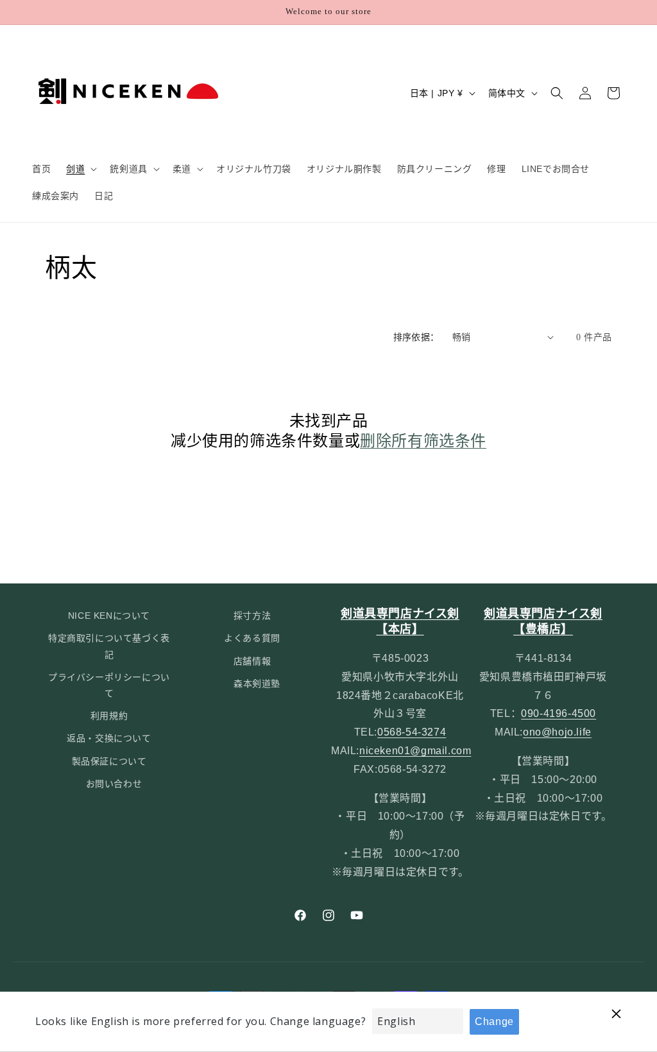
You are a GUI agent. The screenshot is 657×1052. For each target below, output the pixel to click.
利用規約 (109, 716)
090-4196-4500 (558, 713)
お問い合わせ (114, 784)
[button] (80, 168)
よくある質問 (252, 638)
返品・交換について (109, 738)
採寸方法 (252, 615)
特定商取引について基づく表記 (109, 646)
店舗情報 (252, 661)
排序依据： (416, 337)
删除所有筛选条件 (423, 441)
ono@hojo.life (557, 732)
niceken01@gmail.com (415, 750)
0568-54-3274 (411, 732)
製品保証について (109, 761)
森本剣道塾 (257, 683)
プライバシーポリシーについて (109, 685)
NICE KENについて (109, 615)
